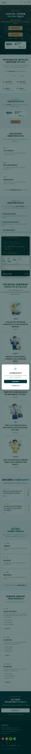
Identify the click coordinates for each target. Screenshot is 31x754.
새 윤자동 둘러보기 (15, 381)
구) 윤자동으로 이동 (15, 385)
